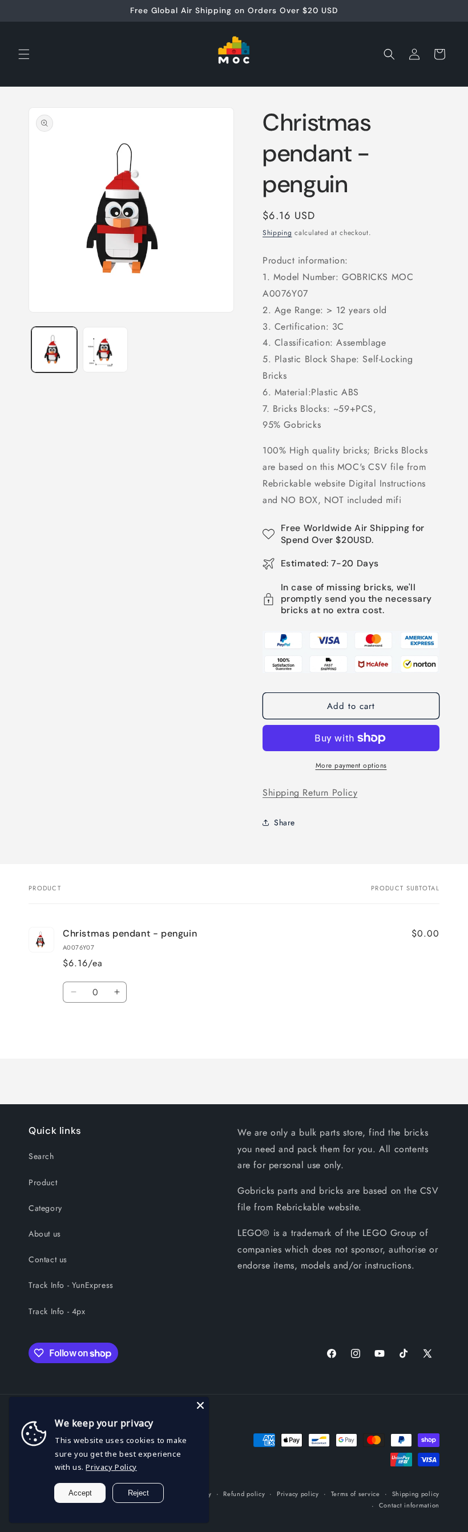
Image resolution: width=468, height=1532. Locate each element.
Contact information (409, 1505)
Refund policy (244, 1493)
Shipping (277, 233)
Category (45, 1208)
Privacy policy (298, 1493)
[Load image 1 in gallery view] (54, 349)
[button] (24, 54)
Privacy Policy (111, 1467)
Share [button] (284, 822)
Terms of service (355, 1493)
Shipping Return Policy (310, 792)
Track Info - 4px (57, 1311)
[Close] (200, 1405)
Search (41, 1156)
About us (45, 1233)
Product (43, 1182)
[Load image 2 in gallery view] (105, 349)
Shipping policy (416, 1493)
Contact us (48, 1259)
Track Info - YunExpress (71, 1285)
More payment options (351, 765)
